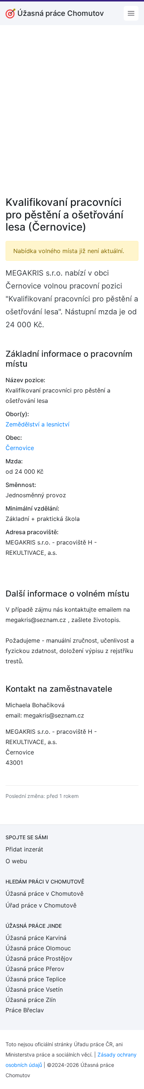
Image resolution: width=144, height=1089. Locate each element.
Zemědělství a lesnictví (37, 424)
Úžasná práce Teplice (36, 979)
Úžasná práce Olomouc (38, 948)
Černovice (20, 448)
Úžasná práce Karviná (36, 937)
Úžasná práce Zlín (31, 999)
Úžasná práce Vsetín (34, 989)
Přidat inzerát (24, 849)
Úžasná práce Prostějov (39, 958)
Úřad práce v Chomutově (41, 905)
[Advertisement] (72, 115)
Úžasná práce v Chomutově (44, 893)
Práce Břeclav (25, 1010)
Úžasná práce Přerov (35, 968)
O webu (16, 861)
